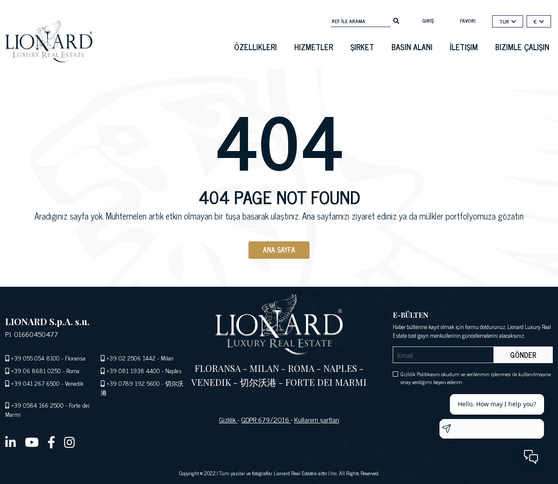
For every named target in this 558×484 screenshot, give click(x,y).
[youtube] (32, 442)
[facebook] (51, 442)
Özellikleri (255, 46)
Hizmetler (313, 46)
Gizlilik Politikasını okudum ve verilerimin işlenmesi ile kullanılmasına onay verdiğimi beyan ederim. (476, 378)
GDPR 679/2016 (266, 419)
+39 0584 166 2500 (37, 405)
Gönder (523, 354)
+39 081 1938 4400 (133, 370)
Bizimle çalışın (522, 46)
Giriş (428, 20)
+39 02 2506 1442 (131, 358)
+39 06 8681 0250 (36, 370)
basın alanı (411, 46)
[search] (396, 20)
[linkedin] (10, 442)
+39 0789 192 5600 (133, 383)
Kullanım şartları (316, 419)
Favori (468, 20)
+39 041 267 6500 (35, 383)
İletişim (464, 46)
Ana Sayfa (279, 249)
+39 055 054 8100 (35, 358)
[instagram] (69, 442)
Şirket (362, 46)
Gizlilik (228, 419)
